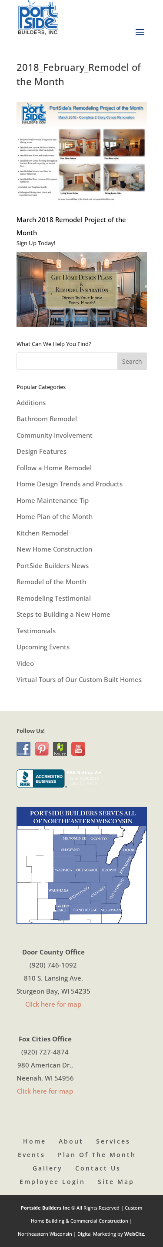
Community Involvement (55, 435)
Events (31, 1155)
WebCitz (134, 1233)
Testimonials (36, 630)
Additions (31, 402)
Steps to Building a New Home (63, 614)
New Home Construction (54, 549)
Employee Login (52, 1181)
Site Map (116, 1181)
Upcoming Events (43, 646)
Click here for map (53, 1004)
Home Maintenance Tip (53, 500)
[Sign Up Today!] (82, 289)
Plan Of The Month (97, 1155)
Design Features (42, 451)
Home (34, 1141)
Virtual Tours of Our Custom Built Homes (79, 679)
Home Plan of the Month (55, 516)
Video (25, 663)
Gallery (48, 1168)
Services (113, 1141)
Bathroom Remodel (47, 418)
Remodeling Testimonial (54, 598)
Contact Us (98, 1168)
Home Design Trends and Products (70, 483)
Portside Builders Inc (46, 1207)
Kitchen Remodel (43, 533)
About (71, 1141)
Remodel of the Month (51, 581)
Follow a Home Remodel (54, 467)
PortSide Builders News (53, 565)
